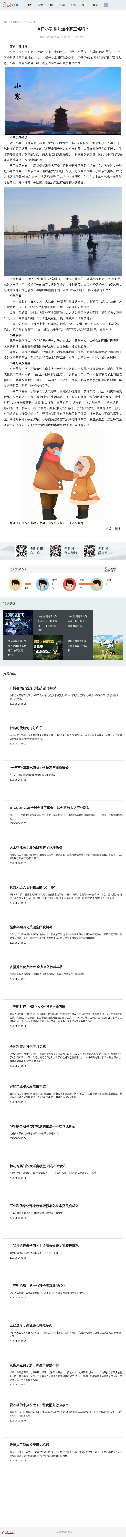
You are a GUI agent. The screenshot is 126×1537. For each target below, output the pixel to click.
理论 (62, 4)
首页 (6, 22)
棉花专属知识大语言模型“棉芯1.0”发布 (38, 1166)
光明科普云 (16, 22)
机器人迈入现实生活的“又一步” (33, 887)
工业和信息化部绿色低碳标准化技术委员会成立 (44, 1206)
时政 (29, 4)
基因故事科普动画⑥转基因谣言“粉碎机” (77, 646)
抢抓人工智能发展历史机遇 (29, 1445)
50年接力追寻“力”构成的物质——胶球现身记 (42, 1126)
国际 (40, 4)
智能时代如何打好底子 (26, 728)
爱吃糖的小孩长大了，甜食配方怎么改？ (39, 1405)
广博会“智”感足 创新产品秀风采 (33, 688)
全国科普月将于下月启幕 (28, 1046)
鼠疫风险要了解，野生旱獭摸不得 (34, 1365)
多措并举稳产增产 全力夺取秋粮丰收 (36, 967)
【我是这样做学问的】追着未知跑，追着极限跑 (44, 1245)
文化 (73, 4)
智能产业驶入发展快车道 (28, 1086)
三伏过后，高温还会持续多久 (31, 1325)
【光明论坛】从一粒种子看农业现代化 (37, 1285)
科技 (84, 4)
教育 (95, 4)
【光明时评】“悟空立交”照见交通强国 (37, 1007)
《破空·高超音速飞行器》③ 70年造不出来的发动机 (77, 621)
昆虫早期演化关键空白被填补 (31, 927)
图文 (26, 22)
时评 (51, 4)
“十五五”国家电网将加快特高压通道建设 (39, 768)
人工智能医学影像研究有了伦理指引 (36, 847)
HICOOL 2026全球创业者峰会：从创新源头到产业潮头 (50, 807)
